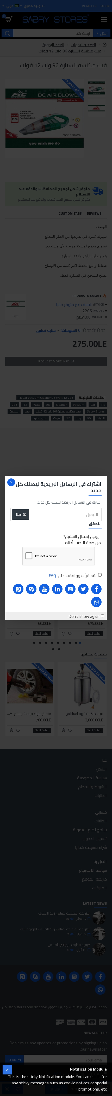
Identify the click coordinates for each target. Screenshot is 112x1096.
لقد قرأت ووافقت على (72, 575)
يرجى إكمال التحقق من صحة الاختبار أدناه (83, 539)
